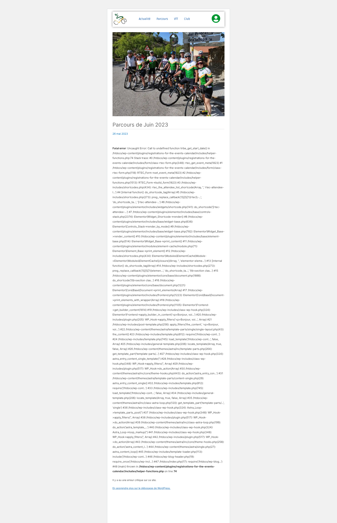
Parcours (162, 19)
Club (187, 19)
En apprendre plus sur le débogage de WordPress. (141, 488)
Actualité (144, 19)
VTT (176, 19)
